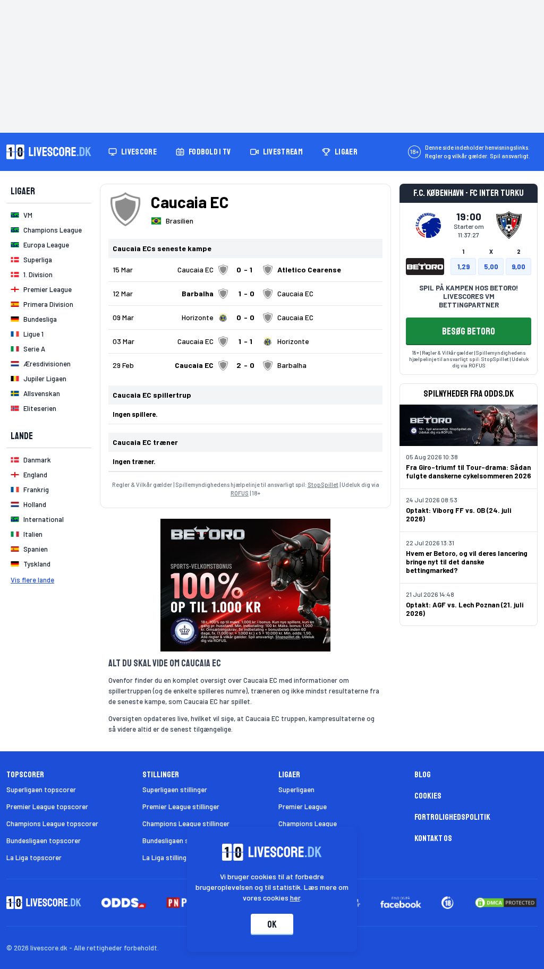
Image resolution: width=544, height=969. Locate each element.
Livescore (139, 152)
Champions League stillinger (186, 823)
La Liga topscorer (34, 857)
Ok (272, 924)
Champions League (307, 823)
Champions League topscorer (52, 823)
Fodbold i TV (210, 152)
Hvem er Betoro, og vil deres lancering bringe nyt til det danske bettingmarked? (467, 561)
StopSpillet (323, 484)
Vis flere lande (32, 580)
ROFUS (240, 493)
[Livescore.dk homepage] (48, 151)
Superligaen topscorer (41, 789)
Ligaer (346, 152)
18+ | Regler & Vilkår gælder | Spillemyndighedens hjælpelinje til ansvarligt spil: (467, 355)
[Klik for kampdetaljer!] (245, 269)
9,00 (518, 266)
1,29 (463, 266)
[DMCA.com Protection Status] (506, 902)
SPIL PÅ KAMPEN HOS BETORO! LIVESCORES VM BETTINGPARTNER (468, 296)
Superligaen (296, 789)
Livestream (283, 152)
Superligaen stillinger (174, 789)
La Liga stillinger (167, 857)
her (295, 897)
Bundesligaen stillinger (177, 840)
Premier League (302, 806)
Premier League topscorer (47, 806)
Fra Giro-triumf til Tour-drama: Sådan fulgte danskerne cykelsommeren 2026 (468, 471)
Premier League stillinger (180, 806)
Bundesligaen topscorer (43, 840)
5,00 (491, 266)
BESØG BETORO (468, 331)
